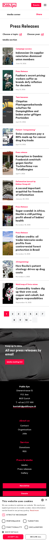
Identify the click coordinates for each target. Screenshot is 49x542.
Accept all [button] (13, 537)
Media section (10, 39)
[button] (24, 531)
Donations (24, 447)
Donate (36, 5)
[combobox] (42, 500)
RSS (25, 451)
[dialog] (24, 519)
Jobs (24, 433)
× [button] (46, 500)
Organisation (24, 429)
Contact (24, 425)
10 (26, 320)
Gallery (24, 473)
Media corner (13, 14)
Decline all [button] (35, 537)
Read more (34, 510)
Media (24, 465)
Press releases (25, 469)
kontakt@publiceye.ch (24, 406)
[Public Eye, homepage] (9, 5)
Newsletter (24, 486)
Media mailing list (14, 362)
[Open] (45, 14)
